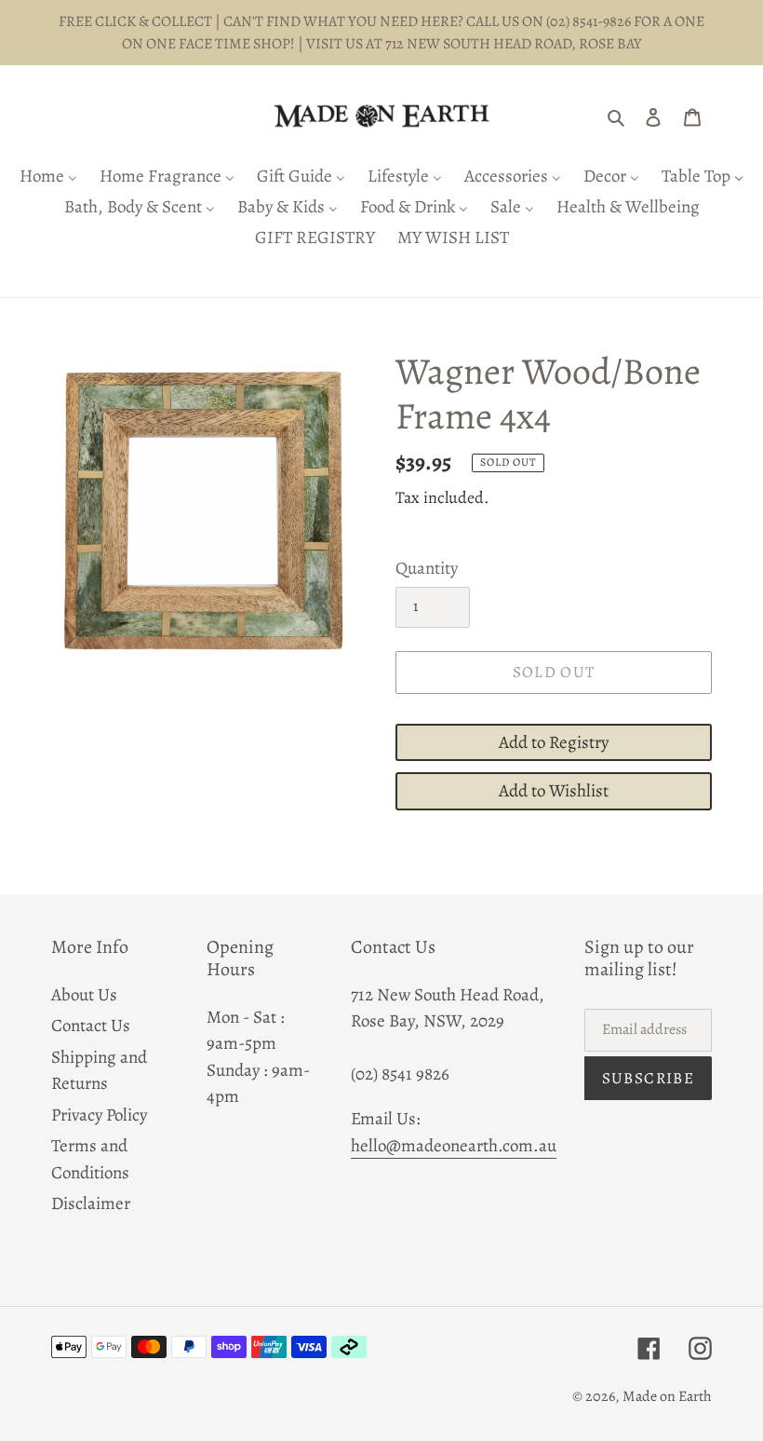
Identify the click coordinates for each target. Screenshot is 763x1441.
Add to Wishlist (554, 791)
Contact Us (90, 1025)
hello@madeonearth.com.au (453, 1146)
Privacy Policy (99, 1115)
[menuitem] (48, 177)
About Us (84, 995)
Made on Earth (667, 1396)
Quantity (426, 568)
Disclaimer (90, 1203)
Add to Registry (554, 742)
